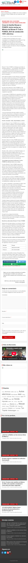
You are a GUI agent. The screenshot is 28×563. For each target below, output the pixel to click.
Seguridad (20, 406)
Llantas (8, 404)
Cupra (22, 396)
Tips (22, 408)
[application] (14, 353)
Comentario (4, 295)
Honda (16, 399)
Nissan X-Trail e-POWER (13, 265)
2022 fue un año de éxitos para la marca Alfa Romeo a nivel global (14, 281)
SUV (19, 265)
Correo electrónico (6, 317)
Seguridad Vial (4, 408)
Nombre (4, 311)
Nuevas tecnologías (20, 22)
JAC (12, 401)
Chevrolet (9, 396)
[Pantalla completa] (24, 359)
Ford (6, 399)
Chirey (13, 396)
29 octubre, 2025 (5, 487)
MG (15, 404)
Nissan (6, 265)
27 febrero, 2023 (5, 36)
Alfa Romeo (8, 391)
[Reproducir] (3, 359)
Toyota (4, 410)
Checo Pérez (4, 396)
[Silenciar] (22, 359)
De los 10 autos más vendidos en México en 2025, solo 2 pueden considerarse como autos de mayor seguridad (13, 483)
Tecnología (17, 408)
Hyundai (5, 401)
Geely (9, 399)
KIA (21, 401)
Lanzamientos (6, 22)
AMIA (15, 391)
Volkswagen (12, 410)
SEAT (16, 406)
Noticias (12, 22)
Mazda (12, 404)
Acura (3, 391)
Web (3, 323)
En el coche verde (14, 21)
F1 (24, 396)
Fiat (2, 399)
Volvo (18, 410)
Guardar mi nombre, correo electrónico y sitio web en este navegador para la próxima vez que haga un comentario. (14, 332)
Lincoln (4, 404)
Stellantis (10, 408)
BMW (19, 394)
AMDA (12, 391)
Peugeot (7, 406)
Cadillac (23, 394)
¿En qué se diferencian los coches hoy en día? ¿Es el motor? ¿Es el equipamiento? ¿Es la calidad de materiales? (16, 524)
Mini (17, 404)
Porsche (12, 406)
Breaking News (6, 21)
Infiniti (9, 401)
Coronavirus (17, 396)
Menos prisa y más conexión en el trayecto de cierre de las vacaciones (16, 542)
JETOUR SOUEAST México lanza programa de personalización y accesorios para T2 (11, 509)
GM (13, 399)
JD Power (15, 401)
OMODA (3, 406)
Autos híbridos (14, 394)
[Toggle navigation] (2, 8)
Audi (17, 391)
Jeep (19, 401)
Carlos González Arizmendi (16, 36)
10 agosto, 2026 (5, 438)
